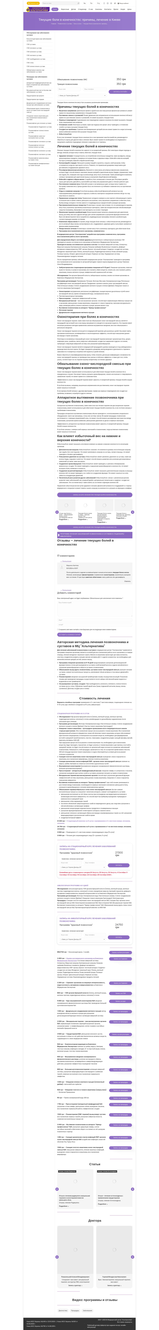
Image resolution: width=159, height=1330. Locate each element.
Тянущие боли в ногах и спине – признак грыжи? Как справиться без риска (85, 515)
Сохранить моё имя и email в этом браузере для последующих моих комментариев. (87, 630)
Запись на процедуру (120, 1011)
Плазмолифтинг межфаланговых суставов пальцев (38, 164)
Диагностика (63, 1311)
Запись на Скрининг (120, 959)
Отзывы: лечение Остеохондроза (107, 1171)
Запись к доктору (74, 1286)
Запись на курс (120, 1001)
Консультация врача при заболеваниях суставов (39, 40)
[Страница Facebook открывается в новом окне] (104, 3)
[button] (57, 512)
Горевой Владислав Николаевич (114, 1277)
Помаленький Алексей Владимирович (75, 1277)
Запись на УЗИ (120, 993)
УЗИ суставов (31, 44)
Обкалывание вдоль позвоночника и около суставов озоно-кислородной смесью (38, 110)
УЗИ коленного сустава (34, 52)
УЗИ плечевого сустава (34, 48)
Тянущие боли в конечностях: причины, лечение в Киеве (123, 514)
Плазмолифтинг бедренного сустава (40, 127)
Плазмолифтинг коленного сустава (39, 151)
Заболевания (87, 1311)
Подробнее (63, 520)
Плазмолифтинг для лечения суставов (39, 123)
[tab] (94, 535)
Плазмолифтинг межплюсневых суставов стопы (38, 159)
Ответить (127, 581)
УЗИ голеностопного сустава (36, 66)
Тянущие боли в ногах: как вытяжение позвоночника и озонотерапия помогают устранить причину (104, 516)
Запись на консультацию (120, 1034)
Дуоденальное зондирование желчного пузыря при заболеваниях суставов (39, 104)
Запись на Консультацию (120, 952)
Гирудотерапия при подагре (35, 99)
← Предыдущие (65, 561)
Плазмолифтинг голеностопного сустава (38, 131)
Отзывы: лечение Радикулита (67, 1171)
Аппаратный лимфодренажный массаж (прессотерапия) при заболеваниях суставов (39, 84)
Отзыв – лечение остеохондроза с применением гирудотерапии (110, 1197)
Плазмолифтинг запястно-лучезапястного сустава (36, 137)
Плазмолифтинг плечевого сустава (39, 141)
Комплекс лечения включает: (73, 859)
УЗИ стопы (30, 63)
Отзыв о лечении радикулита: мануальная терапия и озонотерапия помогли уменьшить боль (74, 1198)
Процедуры (75, 1311)
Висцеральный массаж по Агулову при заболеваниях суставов (39, 91)
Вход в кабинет (124, 3)
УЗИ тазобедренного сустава (36, 59)
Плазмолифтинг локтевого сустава (39, 154)
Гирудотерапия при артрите (35, 96)
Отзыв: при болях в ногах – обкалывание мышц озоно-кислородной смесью (66, 515)
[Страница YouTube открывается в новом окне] (111, 3)
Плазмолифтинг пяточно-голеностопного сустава (36, 146)
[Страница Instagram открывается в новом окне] (107, 3)
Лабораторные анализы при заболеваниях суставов (35, 71)
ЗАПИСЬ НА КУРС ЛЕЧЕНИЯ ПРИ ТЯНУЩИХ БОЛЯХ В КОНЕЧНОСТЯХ (94, 495)
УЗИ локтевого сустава (34, 55)
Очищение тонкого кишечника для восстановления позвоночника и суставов (37, 117)
